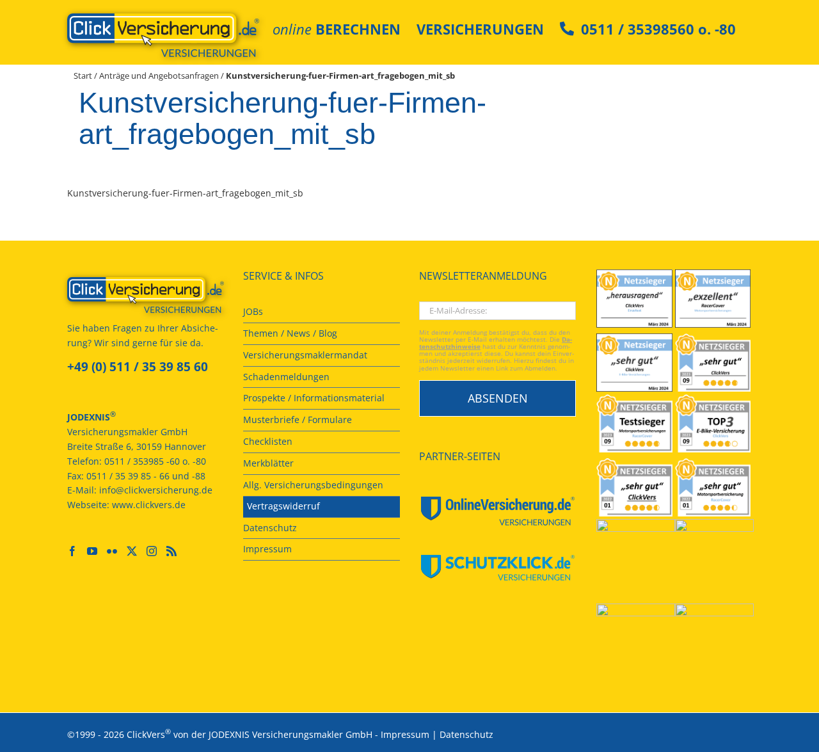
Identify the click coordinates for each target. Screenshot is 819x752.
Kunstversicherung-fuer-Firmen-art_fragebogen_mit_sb (185, 193)
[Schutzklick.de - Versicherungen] (497, 567)
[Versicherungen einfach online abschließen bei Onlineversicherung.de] (497, 511)
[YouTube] (92, 551)
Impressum (405, 734)
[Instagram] (152, 551)
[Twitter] (132, 551)
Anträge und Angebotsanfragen (159, 75)
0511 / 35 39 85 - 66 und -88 (145, 476)
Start (83, 75)
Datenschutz (466, 734)
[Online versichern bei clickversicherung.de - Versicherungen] (145, 295)
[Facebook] (72, 551)
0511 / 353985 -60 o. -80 (155, 461)
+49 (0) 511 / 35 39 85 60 (137, 366)
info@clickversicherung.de (155, 490)
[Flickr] (112, 551)
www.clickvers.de (149, 505)
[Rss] (171, 551)
